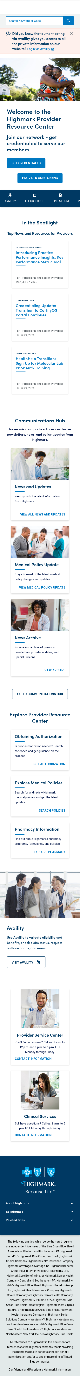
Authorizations (26, 353)
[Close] (71, 33)
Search (68, 20)
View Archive (54, 670)
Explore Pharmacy (49, 852)
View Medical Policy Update (42, 587)
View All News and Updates (42, 514)
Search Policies (52, 810)
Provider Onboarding (40, 178)
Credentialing (25, 300)
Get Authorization (49, 764)
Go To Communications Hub (40, 694)
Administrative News (29, 247)
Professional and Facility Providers (42, 277)
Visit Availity (26, 964)
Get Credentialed (26, 163)
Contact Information (33, 1059)
